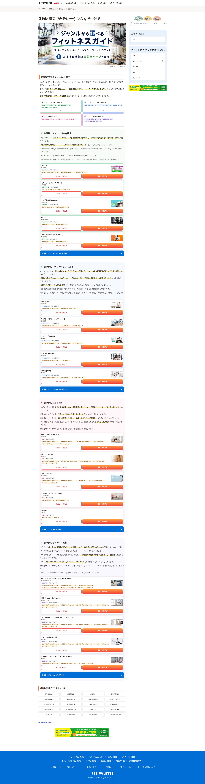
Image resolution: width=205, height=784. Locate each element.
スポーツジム (136, 61)
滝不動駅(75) (115, 709)
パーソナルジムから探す (70, 3)
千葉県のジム (52, 9)
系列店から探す (106, 761)
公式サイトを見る (61, 176)
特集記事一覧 (120, 761)
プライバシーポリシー (126, 767)
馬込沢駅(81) (115, 694)
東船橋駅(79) (71, 699)
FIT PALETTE (42, 9)
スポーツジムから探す (88, 3)
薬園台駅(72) (71, 714)
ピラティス (136, 78)
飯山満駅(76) (71, 704)
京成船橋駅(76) (115, 704)
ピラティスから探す (116, 3)
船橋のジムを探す (47, 722)
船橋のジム (62, 9)
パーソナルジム (137, 67)
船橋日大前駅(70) (115, 714)
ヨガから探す (102, 3)
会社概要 (53, 767)
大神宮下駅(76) (93, 704)
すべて (135, 55)
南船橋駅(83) (49, 694)
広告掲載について (149, 767)
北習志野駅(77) (49, 704)
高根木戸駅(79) (115, 699)
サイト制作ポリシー (71, 767)
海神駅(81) (93, 694)
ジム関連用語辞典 (135, 761)
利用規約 (108, 767)
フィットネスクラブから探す (71, 761)
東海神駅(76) (49, 709)
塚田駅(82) (70, 694)
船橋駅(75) (93, 709)
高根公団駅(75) (71, 709)
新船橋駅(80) (49, 699)
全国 (133, 39)
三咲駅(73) (48, 714)
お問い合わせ (91, 767)
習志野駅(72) (93, 714)
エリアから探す (91, 761)
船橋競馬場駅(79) (93, 699)
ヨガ (133, 72)
